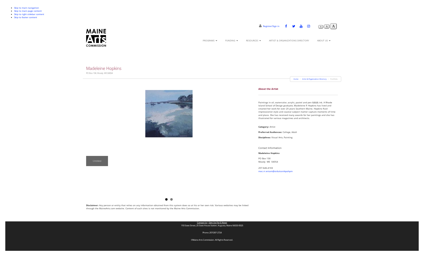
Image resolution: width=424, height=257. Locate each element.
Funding (230, 40)
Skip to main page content (28, 10)
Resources (252, 40)
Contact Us (202, 222)
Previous (89, 138)
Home (295, 79)
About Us (322, 40)
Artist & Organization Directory (314, 79)
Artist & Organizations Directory (289, 40)
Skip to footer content (25, 17)
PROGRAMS (209, 40)
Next (248, 138)
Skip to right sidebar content (29, 14)
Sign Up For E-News (217, 222)
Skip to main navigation (26, 7)
